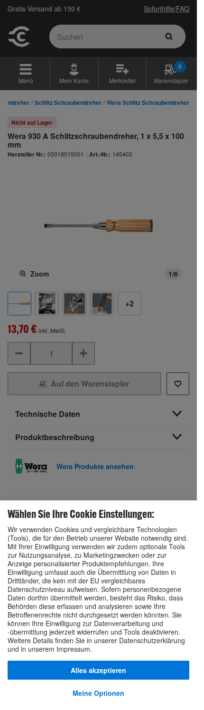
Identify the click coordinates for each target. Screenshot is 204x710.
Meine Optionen (98, 693)
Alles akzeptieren (98, 670)
